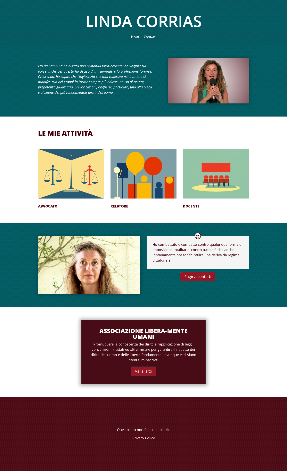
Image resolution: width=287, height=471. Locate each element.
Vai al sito (143, 371)
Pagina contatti (197, 276)
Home (135, 37)
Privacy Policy (143, 438)
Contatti (150, 37)
